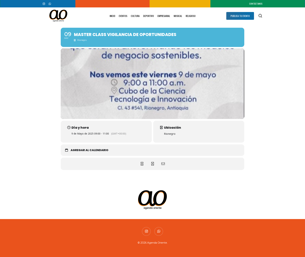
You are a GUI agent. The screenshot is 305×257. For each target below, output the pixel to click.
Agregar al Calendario (89, 150)
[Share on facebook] (141, 163)
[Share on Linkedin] (152, 163)
